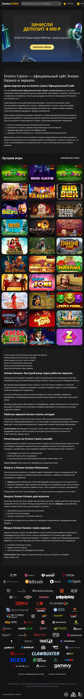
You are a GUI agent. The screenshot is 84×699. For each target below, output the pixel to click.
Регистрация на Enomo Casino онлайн (19, 360)
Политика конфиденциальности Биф (31, 674)
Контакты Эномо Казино (57, 674)
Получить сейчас (42, 47)
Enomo (10, 3)
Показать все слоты (70, 158)
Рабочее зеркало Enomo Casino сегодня (20, 358)
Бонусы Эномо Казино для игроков (18, 366)
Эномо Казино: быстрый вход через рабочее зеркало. (25, 355)
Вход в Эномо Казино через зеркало (18, 368)
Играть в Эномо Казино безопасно (18, 363)
